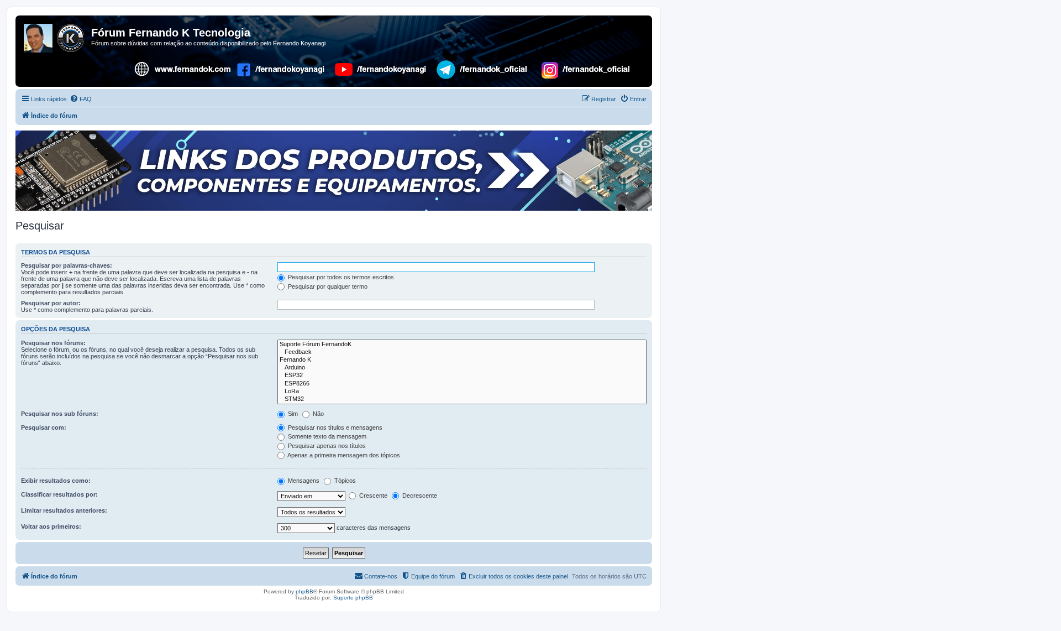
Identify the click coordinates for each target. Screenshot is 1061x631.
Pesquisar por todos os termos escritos (340, 277)
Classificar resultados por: (59, 494)
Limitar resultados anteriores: (64, 510)
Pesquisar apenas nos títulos (326, 445)
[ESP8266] (462, 384)
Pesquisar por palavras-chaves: (66, 265)
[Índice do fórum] (54, 36)
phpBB (304, 591)
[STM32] (462, 399)
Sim (292, 413)
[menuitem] (81, 99)
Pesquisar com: (43, 427)
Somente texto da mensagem (326, 436)
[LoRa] (462, 391)
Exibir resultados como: (56, 480)
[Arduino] (462, 368)
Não (317, 413)
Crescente (372, 495)
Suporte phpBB (353, 598)
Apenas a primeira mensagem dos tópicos (343, 455)
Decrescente (419, 495)
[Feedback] (462, 352)
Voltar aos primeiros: (51, 526)
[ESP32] (462, 375)
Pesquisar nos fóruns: (53, 343)
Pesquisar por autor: (51, 303)
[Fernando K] (462, 360)
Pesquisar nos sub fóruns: (59, 413)
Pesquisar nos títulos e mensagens (334, 427)
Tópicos (344, 480)
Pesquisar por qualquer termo (326, 286)
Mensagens (302, 480)
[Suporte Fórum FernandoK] (462, 344)
